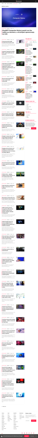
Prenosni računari (3, 416)
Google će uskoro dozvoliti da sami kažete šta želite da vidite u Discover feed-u (8, 137)
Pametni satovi (16, 421)
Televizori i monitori (3, 419)
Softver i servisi (15, 3)
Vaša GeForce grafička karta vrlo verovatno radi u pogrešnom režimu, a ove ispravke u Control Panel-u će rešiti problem (8, 66)
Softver (28, 117)
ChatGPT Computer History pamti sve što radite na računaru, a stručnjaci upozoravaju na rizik (18, 32)
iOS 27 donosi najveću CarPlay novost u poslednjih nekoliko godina (8, 273)
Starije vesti (4, 406)
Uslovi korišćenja (22, 417)
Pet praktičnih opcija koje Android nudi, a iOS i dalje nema (7, 92)
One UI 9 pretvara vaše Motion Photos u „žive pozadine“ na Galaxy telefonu (8, 332)
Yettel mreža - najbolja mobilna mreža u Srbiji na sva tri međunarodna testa (8, 175)
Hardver (3, 420)
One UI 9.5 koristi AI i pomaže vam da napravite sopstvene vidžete (8, 164)
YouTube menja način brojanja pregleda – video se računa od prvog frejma (8, 321)
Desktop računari (4, 423)
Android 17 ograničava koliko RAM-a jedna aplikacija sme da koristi (8, 53)
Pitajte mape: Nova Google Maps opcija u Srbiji (29, 45)
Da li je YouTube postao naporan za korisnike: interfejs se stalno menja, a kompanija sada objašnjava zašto (8, 383)
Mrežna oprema (4, 428)
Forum (20, 418)
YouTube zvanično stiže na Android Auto (29, 78)
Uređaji (3, 3)
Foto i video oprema (3, 427)
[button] (2, 1)
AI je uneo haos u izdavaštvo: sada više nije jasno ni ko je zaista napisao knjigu (8, 237)
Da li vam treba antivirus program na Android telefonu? (7, 344)
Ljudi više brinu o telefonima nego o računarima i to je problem (8, 187)
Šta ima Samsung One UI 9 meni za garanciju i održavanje (8, 80)
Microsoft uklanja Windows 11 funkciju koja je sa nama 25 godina (8, 356)
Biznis (5, 3)
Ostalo (2, 429)
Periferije (15, 427)
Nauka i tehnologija (9, 3)
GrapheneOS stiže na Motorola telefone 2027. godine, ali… (7, 126)
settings (21, 436)
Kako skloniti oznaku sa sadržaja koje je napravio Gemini (7, 396)
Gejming (20, 3)
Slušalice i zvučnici (3, 422)
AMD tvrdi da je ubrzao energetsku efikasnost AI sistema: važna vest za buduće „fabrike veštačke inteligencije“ (7, 210)
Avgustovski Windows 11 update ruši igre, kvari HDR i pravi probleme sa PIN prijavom (29, 95)
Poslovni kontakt (22, 416)
